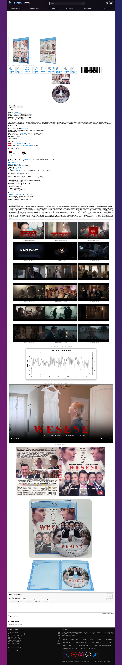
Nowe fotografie (81, 642)
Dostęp (83, 639)
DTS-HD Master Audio (18, 143)
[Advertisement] (61, 24)
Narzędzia (109, 639)
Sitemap (99, 639)
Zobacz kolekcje (68, 645)
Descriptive (28, 145)
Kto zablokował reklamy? (103, 645)
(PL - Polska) (23, 133)
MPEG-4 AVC (20, 167)
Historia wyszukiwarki (70, 648)
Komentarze (66, 642)
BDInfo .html (12, 162)
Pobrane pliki (92, 648)
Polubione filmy (84, 645)
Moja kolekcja (96, 642)
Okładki (91, 639)
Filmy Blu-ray (16, 9)
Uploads (82, 648)
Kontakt (65, 639)
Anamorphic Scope (29, 159)
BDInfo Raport (14, 164)
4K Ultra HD (52, 9)
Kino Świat (24, 128)
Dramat (16, 112)
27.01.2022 (25, 136)
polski (28, 143)
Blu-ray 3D (70, 9)
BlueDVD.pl (105, 9)
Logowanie (74, 639)
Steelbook (88, 9)
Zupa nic (11, 198)
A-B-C (15, 169)
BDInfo (108, 642)
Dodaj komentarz (14, 616)
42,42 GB (17, 170)
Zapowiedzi (34, 9)
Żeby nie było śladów (15, 194)
